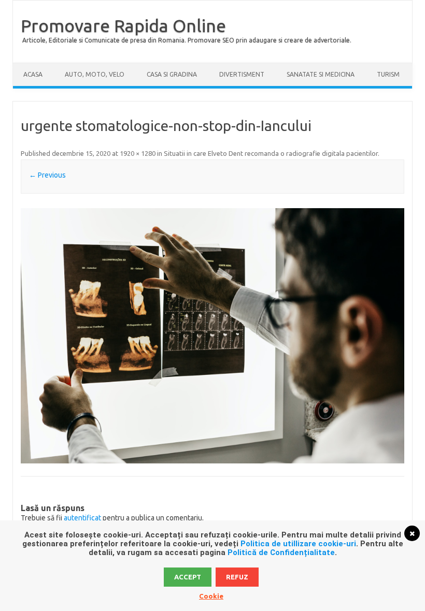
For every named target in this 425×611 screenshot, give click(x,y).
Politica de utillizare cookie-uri (298, 543)
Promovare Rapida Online (123, 25)
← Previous (47, 175)
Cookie (211, 596)
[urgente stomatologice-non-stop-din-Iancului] (212, 335)
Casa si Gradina (172, 74)
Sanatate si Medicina (321, 74)
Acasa (32, 74)
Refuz (237, 576)
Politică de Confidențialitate (281, 552)
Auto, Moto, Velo (94, 74)
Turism (388, 74)
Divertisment (241, 74)
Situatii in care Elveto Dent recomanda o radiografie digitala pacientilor (271, 153)
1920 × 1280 (137, 153)
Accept (187, 576)
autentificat (82, 518)
